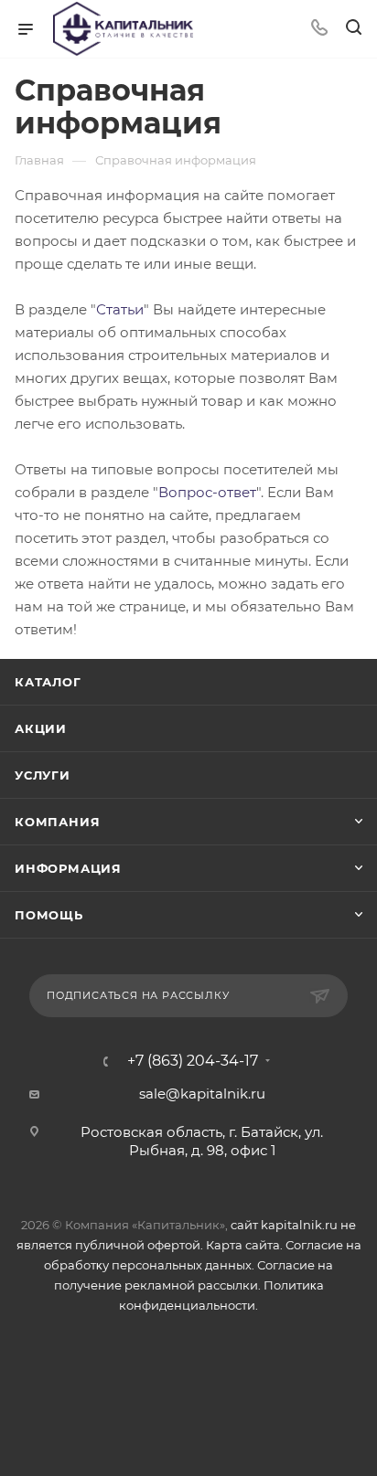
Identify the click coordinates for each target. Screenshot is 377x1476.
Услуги (42, 775)
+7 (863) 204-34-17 (192, 1061)
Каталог (48, 681)
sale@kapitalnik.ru (202, 1093)
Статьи (120, 309)
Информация (68, 868)
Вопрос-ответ (207, 492)
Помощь (49, 915)
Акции (41, 728)
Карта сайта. (244, 1244)
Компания (57, 821)
